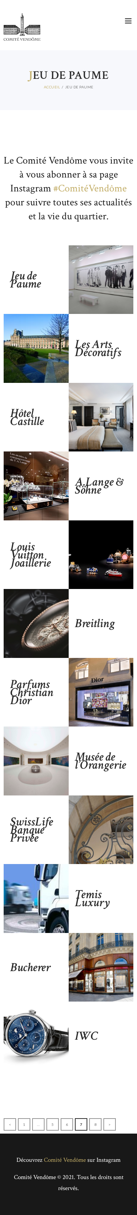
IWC (86, 1036)
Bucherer (30, 967)
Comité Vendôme (65, 1160)
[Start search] (126, 746)
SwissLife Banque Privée (31, 829)
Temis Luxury (92, 898)
